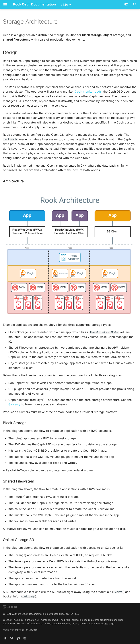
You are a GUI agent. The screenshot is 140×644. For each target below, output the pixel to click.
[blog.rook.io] (25, 638)
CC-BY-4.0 (72, 614)
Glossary (14, 404)
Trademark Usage (98, 623)
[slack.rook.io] (5, 638)
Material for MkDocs (26, 629)
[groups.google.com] (18, 638)
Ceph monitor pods (88, 91)
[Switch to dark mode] (126, 4)
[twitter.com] (12, 638)
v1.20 (64, 4)
